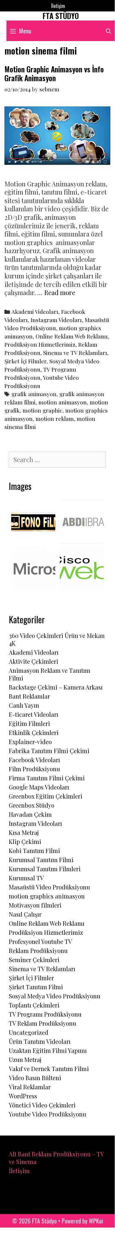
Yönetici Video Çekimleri (42, 1105)
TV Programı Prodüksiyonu (45, 1014)
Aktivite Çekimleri (33, 661)
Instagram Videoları (56, 320)
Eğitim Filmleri (29, 723)
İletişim (58, 5)
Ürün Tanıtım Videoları (40, 1041)
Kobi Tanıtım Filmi (34, 851)
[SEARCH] (109, 31)
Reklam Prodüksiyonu (38, 950)
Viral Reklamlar (30, 1087)
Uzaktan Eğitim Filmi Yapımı (48, 1050)
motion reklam (55, 418)
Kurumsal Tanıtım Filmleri (45, 869)
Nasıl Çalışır (25, 914)
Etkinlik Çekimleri (34, 732)
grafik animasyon (33, 394)
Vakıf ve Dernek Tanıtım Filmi (49, 1069)
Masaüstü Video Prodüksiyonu (49, 887)
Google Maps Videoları (39, 787)
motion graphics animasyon (47, 896)
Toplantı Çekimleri (34, 1005)
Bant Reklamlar (29, 696)
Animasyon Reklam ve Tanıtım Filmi (49, 674)
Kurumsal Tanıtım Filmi (41, 860)
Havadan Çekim (30, 814)
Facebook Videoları (34, 760)
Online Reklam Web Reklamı (72, 336)
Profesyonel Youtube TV (40, 941)
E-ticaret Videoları (33, 714)
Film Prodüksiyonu (34, 769)
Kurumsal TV (26, 878)
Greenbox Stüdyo (31, 805)
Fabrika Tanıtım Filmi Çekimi (49, 751)
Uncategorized (28, 1032)
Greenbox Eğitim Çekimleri (45, 796)
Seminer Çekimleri (34, 960)
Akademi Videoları (34, 311)
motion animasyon (63, 402)
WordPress (23, 1096)
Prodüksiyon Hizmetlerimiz (39, 344)
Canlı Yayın (24, 705)
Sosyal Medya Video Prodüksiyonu (54, 996)
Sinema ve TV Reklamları (75, 352)
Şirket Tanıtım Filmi (36, 987)
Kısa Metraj (24, 832)
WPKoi (96, 1220)
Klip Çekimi (25, 841)
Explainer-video (30, 741)
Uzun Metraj (25, 1059)
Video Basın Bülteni (35, 1078)
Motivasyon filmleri (35, 905)
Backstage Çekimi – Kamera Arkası (56, 687)
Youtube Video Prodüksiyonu (47, 1114)
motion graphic (42, 410)
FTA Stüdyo (61, 15)
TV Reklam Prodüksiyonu (42, 1023)
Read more (59, 292)
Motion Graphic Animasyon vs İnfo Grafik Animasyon (54, 73)
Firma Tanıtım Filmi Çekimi (47, 778)
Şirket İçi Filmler (25, 361)
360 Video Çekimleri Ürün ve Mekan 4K (57, 639)
